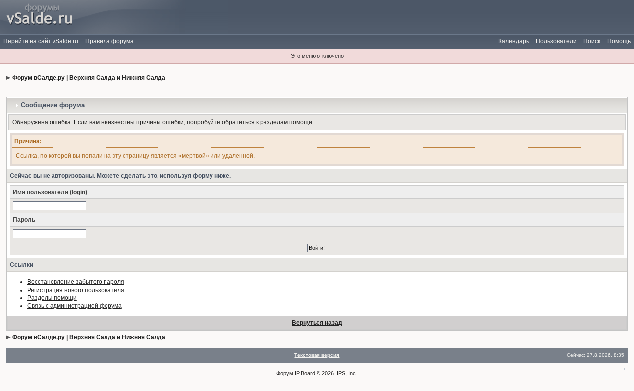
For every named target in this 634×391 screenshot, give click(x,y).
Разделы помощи (52, 297)
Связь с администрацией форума (74, 305)
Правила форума (109, 41)
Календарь (513, 41)
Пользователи (556, 41)
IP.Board (305, 373)
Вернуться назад (317, 322)
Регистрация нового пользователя (75, 290)
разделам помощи (286, 122)
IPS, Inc (346, 373)
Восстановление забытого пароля (75, 281)
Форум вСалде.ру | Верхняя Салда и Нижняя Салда (88, 77)
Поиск (591, 41)
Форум (284, 373)
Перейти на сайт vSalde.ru (40, 41)
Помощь (619, 41)
